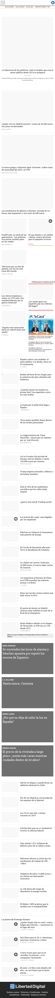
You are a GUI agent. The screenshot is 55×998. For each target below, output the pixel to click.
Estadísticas (14, 995)
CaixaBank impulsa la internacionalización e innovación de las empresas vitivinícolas (40, 349)
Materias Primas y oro (42, 7)
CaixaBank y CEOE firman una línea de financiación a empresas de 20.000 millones (41, 338)
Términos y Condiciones (30, 992)
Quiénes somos (13, 992)
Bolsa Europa (20, 7)
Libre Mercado (27, 3)
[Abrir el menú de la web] (5, 2)
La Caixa (41, 316)
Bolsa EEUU (29, 7)
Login (53, 2)
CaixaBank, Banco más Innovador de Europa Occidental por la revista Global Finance (41, 343)
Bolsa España (9, 7)
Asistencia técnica (38, 995)
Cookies (44, 992)
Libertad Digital (27, 986)
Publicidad (25, 995)
